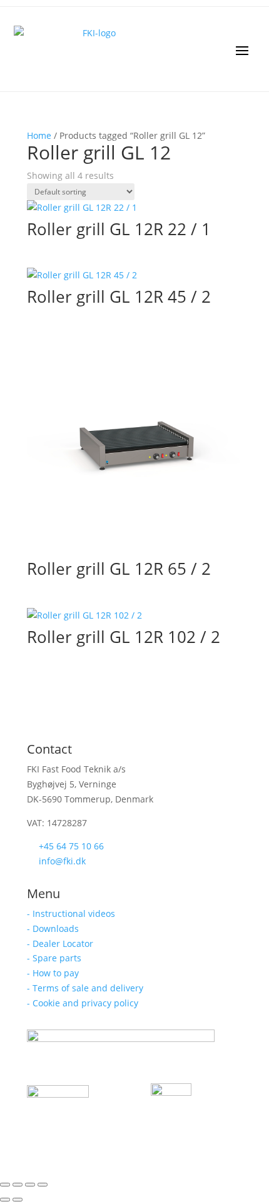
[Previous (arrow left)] (5, 1199)
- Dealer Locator (60, 943)
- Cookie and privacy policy (82, 1003)
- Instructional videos (71, 913)
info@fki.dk (62, 861)
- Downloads (53, 928)
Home (39, 135)
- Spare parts (54, 958)
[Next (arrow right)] (18, 1199)
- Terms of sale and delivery (85, 988)
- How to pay (53, 973)
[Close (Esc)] (43, 1184)
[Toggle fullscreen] (18, 1184)
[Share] (30, 1184)
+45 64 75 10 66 (71, 846)
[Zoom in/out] (5, 1184)
